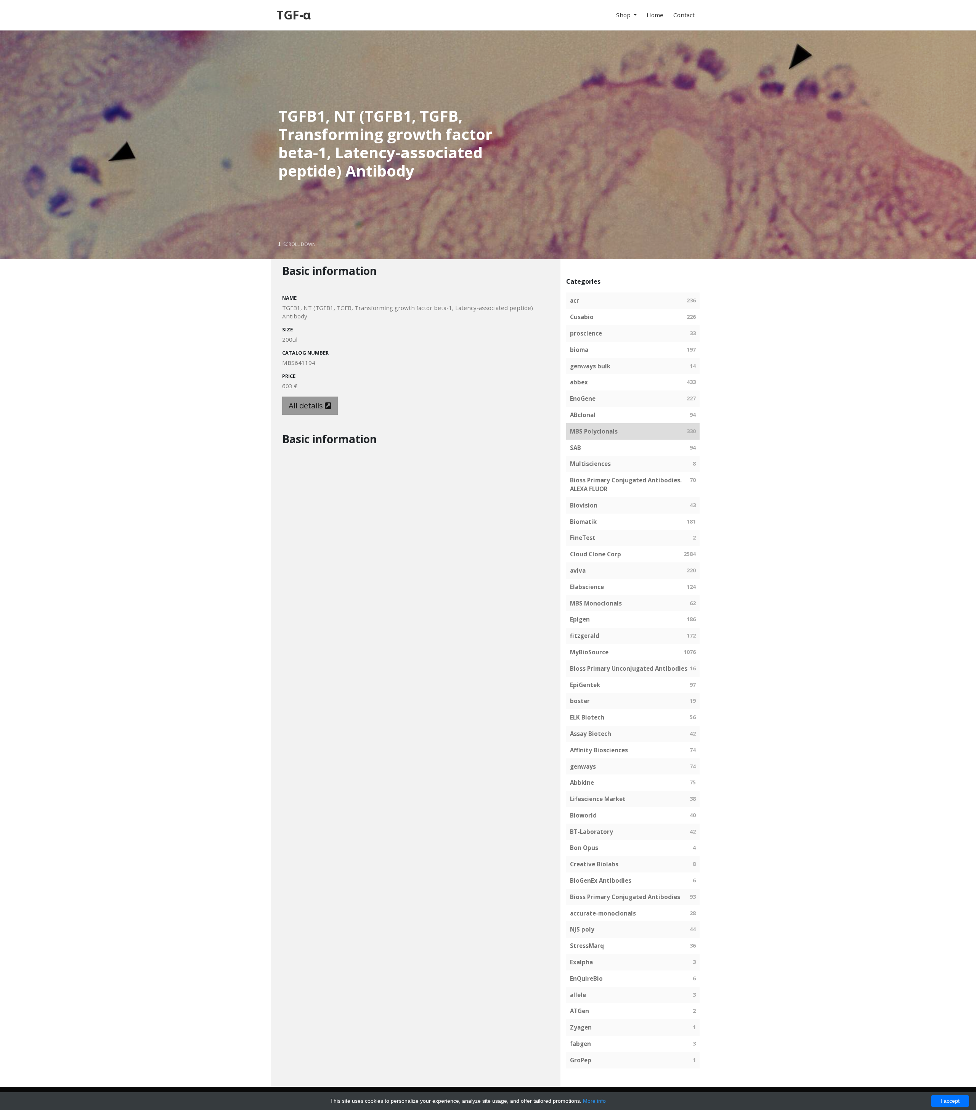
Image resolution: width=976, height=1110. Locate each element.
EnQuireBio (586, 978)
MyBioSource (589, 652)
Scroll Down (299, 244)
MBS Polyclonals (594, 431)
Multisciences (590, 463)
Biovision (583, 505)
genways (583, 766)
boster (580, 701)
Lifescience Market (598, 799)
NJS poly (582, 929)
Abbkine (582, 782)
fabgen (580, 1043)
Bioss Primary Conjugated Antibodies (625, 897)
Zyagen (581, 1027)
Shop (624, 15)
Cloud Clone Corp (595, 554)
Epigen (580, 619)
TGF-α (293, 14)
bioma (579, 349)
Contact (684, 15)
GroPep (580, 1060)
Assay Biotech (590, 733)
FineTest (583, 537)
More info (594, 1101)
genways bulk (590, 366)
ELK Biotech (587, 717)
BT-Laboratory (591, 831)
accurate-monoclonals (603, 913)
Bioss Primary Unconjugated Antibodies (628, 668)
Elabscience (587, 587)
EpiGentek (585, 685)
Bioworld (583, 815)
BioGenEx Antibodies (600, 880)
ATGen (579, 1011)
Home (655, 15)
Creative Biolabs (594, 864)
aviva (578, 570)
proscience (586, 333)
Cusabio (582, 317)
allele (578, 995)
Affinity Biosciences (599, 750)
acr (574, 300)
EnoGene (583, 398)
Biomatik (583, 521)
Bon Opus (584, 847)
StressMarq (587, 945)
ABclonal (583, 415)
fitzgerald (584, 635)
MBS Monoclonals (596, 603)
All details (307, 405)
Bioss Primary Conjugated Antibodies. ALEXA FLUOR (626, 484)
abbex (579, 382)
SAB (575, 447)
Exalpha (581, 962)
